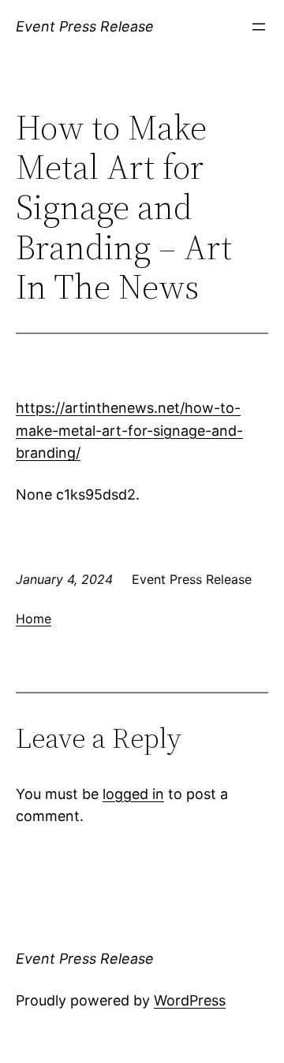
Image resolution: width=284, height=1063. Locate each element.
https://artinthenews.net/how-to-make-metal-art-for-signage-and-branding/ (129, 431)
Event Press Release (85, 26)
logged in (133, 794)
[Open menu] (258, 26)
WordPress (190, 1000)
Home (33, 618)
